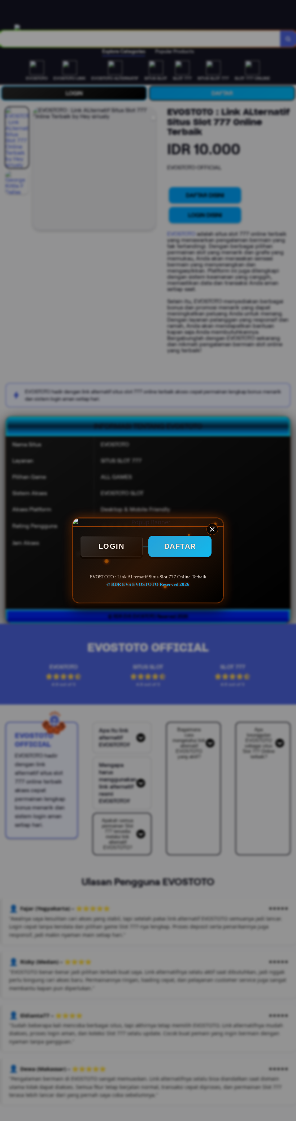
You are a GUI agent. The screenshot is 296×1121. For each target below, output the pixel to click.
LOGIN (112, 546)
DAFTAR (180, 546)
